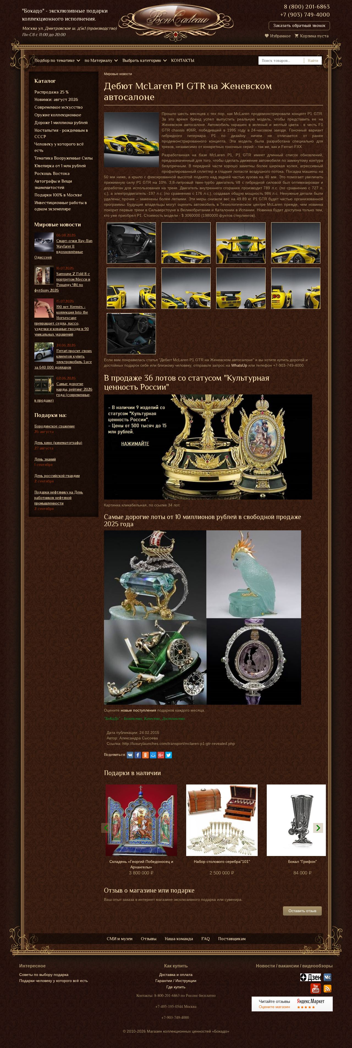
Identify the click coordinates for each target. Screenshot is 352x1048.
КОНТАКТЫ (182, 60)
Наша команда (179, 938)
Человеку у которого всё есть (59, 147)
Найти (313, 60)
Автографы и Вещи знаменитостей (53, 184)
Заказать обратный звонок (299, 25)
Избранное (280, 36)
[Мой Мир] (153, 755)
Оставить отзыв (302, 911)
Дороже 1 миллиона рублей (61, 122)
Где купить (175, 987)
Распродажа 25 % (51, 92)
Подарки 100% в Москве (58, 195)
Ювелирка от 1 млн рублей (60, 165)
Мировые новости (57, 224)
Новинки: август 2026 (56, 99)
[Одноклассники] (145, 755)
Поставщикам (232, 938)
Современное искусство (58, 107)
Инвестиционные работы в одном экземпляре (60, 206)
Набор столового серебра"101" (222, 861)
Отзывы (148, 938)
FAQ (205, 938)
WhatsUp (239, 365)
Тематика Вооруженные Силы (63, 158)
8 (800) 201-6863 (307, 7)
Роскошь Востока (52, 173)
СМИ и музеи (120, 938)
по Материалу (98, 60)
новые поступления (138, 710)
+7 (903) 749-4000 (305, 15)
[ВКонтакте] (130, 755)
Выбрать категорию (141, 60)
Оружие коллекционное (57, 115)
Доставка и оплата (176, 974)
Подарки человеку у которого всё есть (53, 980)
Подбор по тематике (54, 60)
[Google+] (161, 755)
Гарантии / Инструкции (175, 980)
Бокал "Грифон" (302, 861)
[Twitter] (168, 755)
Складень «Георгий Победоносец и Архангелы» (141, 864)
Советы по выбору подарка (43, 974)
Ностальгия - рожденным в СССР (61, 133)
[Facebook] (137, 755)
